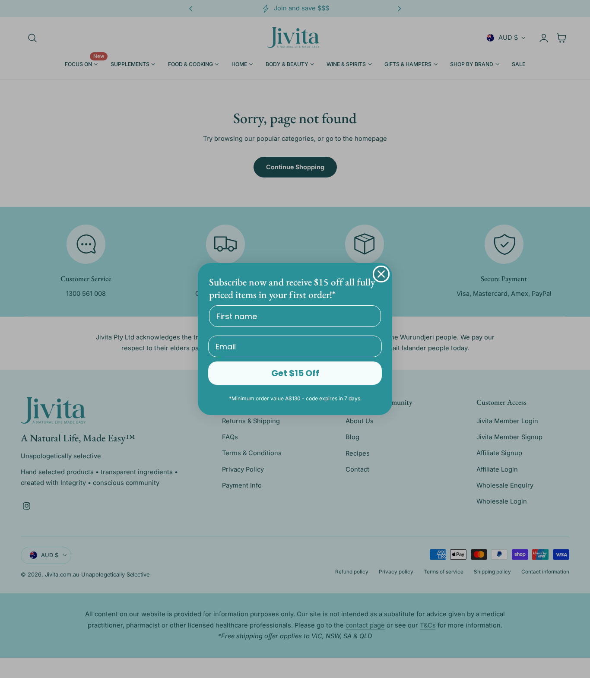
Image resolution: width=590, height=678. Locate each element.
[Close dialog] (381, 274)
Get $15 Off (295, 373)
